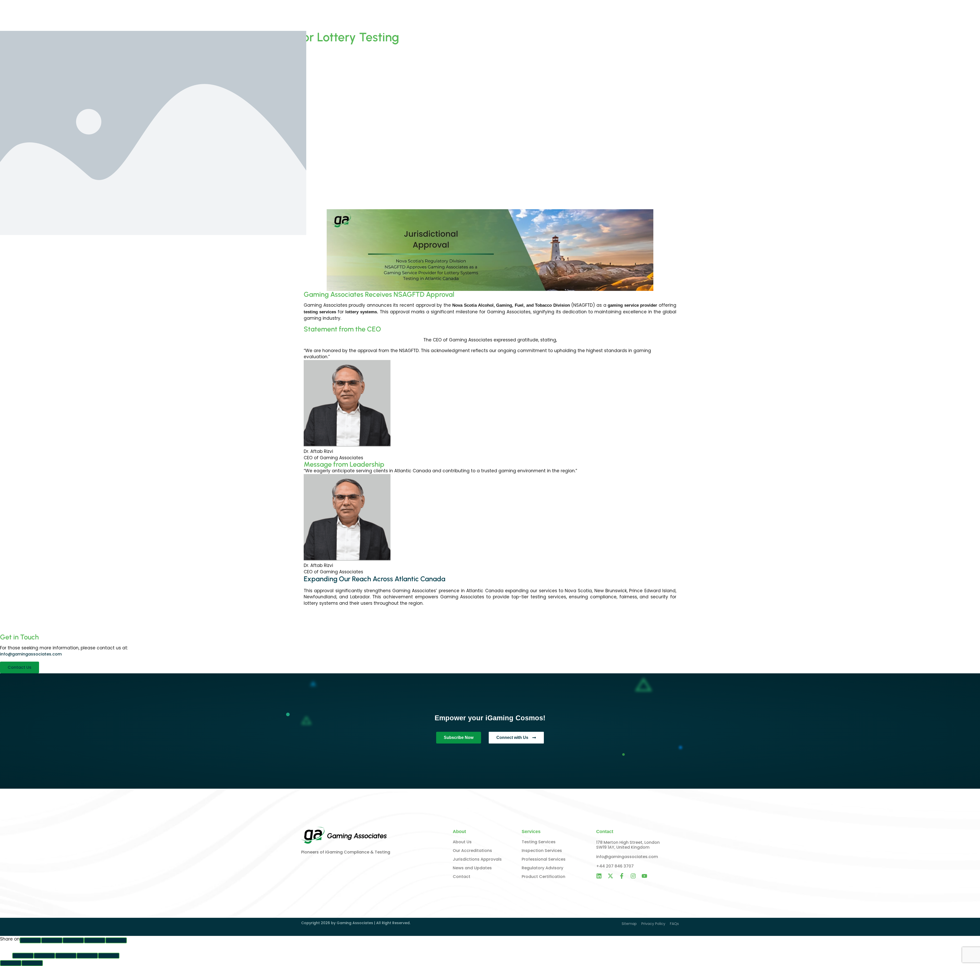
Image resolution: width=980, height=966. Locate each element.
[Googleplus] (52, 940)
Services (615, 16)
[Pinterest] (94, 940)
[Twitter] (73, 940)
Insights (642, 16)
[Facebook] (30, 940)
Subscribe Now (458, 737)
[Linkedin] (116, 940)
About (590, 16)
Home (572, 16)
